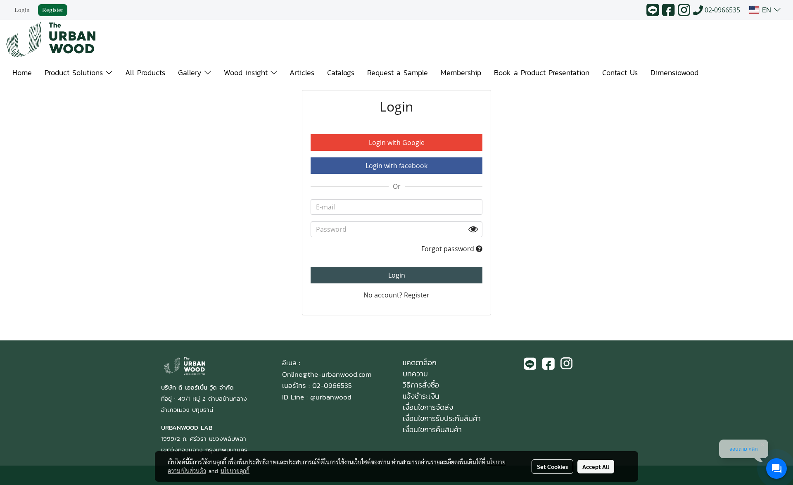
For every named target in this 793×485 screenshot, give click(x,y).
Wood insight (247, 72)
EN (766, 9)
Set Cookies (552, 466)
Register (52, 10)
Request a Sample (397, 72)
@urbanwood (330, 397)
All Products (145, 72)
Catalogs (340, 72)
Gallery (191, 72)
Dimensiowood (674, 72)
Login (22, 10)
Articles (302, 72)
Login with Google (397, 142)
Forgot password (448, 248)
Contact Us (620, 72)
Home (22, 72)
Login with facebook (396, 165)
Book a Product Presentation (541, 72)
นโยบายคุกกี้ (235, 470)
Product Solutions (75, 72)
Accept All (595, 466)
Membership (461, 72)
